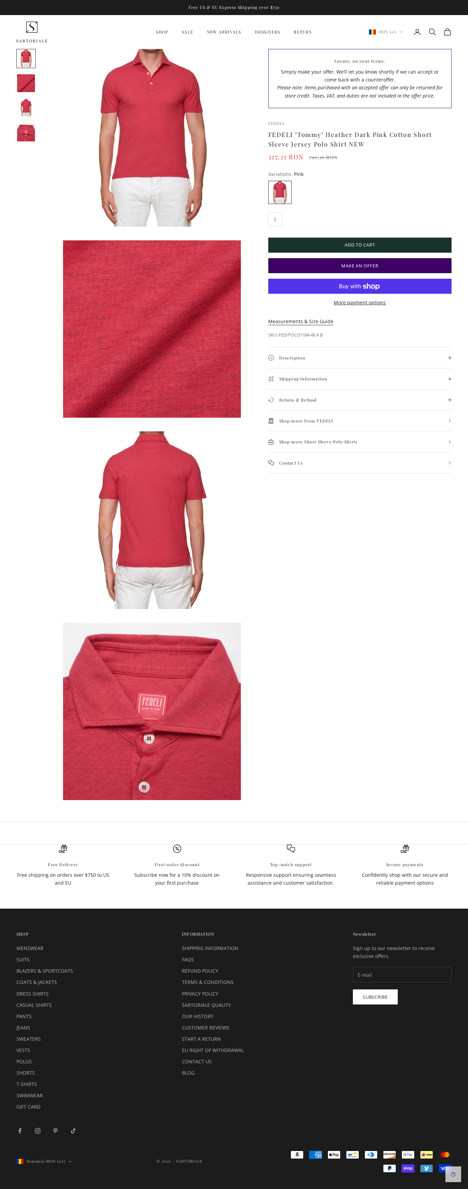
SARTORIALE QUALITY (206, 1005)
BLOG (188, 1073)
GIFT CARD (28, 1106)
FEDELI (276, 123)
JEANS (23, 1027)
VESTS (23, 1050)
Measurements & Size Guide (300, 321)
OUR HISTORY (197, 1016)
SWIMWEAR (29, 1095)
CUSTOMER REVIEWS (205, 1027)
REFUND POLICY (200, 970)
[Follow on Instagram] (37, 1130)
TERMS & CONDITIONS (208, 982)
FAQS (188, 959)
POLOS (24, 1061)
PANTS (24, 1016)
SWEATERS (28, 1039)
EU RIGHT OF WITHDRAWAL (213, 1050)
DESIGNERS (267, 32)
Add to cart (360, 245)
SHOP (162, 32)
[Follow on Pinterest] (55, 1130)
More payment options (360, 303)
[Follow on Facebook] (19, 1130)
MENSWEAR (30, 948)
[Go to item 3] (26, 107)
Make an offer (359, 266)
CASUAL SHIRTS (34, 1005)
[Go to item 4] (26, 132)
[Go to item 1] (26, 58)
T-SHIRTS (26, 1084)
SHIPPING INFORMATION (210, 948)
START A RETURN (201, 1039)
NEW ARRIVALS (224, 32)
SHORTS (25, 1073)
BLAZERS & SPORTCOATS (44, 970)
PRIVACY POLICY (200, 993)
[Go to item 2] (26, 83)
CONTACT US (197, 1061)
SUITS (22, 959)
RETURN (303, 32)
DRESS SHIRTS (32, 993)
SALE (187, 32)
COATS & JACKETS (36, 982)
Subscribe (375, 997)
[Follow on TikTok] (73, 1130)
